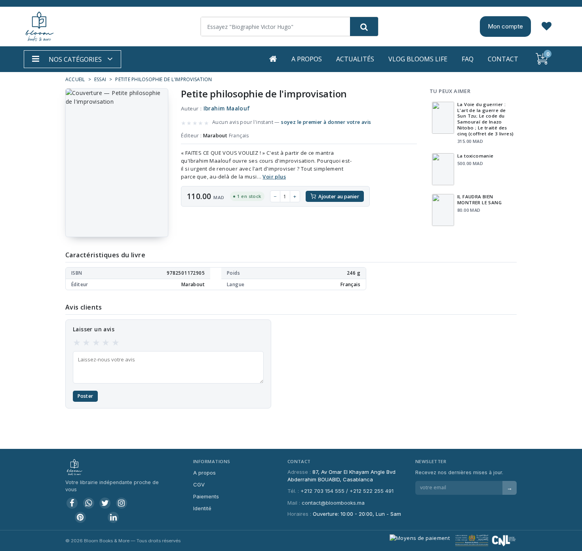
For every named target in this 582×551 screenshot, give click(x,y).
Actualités (355, 59)
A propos (306, 59)
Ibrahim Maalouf (227, 108)
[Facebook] (72, 503)
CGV (199, 484)
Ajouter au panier (338, 196)
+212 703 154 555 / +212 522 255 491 (347, 491)
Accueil (75, 79)
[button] (72, 59)
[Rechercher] (364, 26)
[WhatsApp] (88, 503)
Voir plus (274, 176)
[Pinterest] (80, 517)
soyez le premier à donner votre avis (326, 122)
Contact (503, 59)
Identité (202, 508)
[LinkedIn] (113, 517)
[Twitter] (104, 503)
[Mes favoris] (546, 26)
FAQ (468, 59)
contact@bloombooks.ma (333, 503)
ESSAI (100, 79)
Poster (85, 396)
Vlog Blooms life (417, 59)
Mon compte (505, 26)
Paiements (206, 496)
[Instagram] (121, 503)
